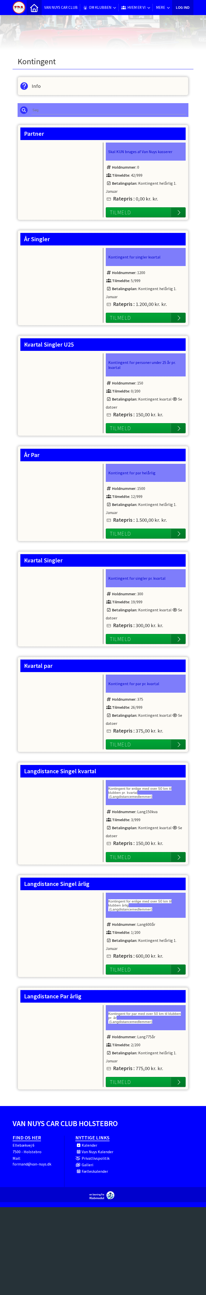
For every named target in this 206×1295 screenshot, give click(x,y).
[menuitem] (34, 7)
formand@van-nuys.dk (32, 1164)
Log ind (183, 7)
